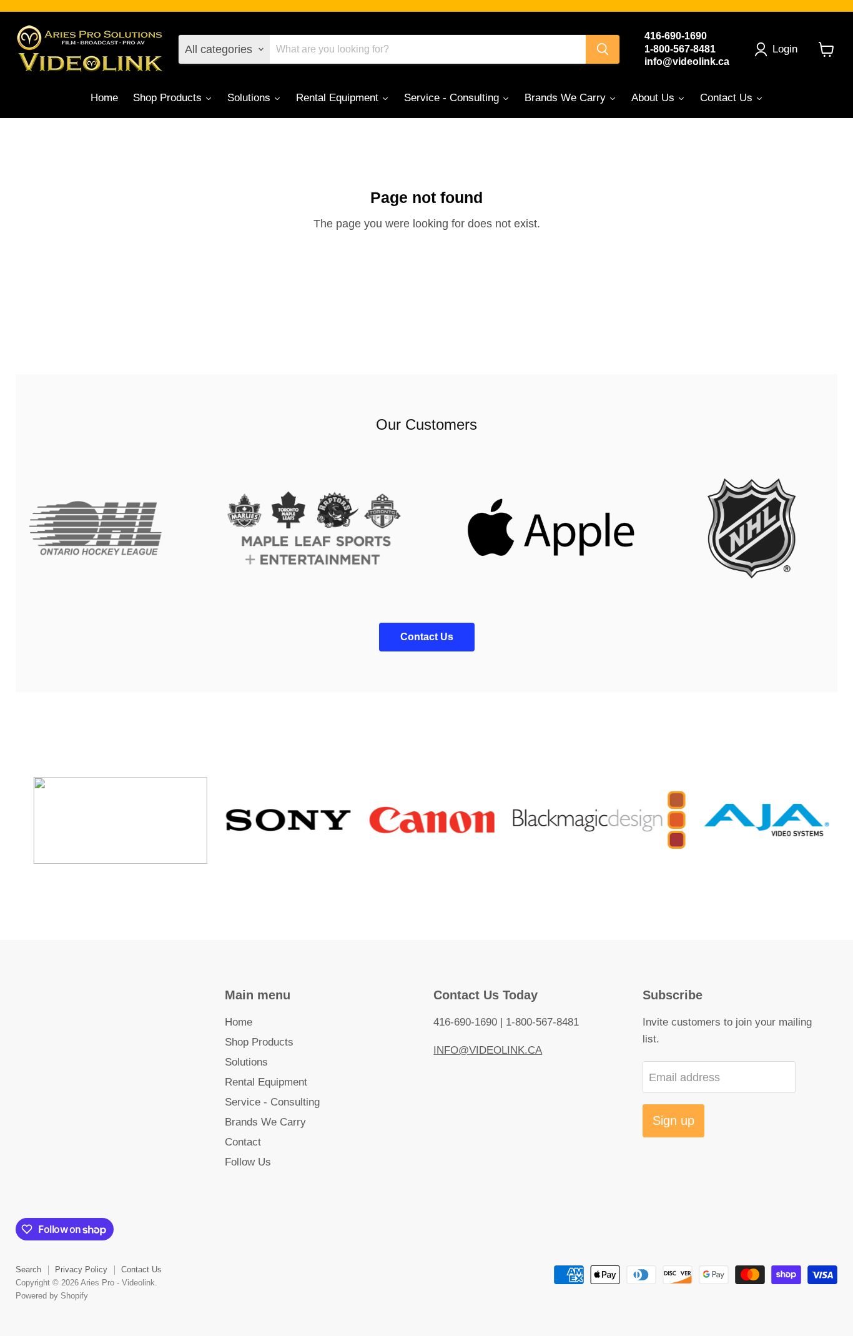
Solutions (246, 1062)
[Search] (602, 49)
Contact (243, 1142)
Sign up (673, 1120)
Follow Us (248, 1162)
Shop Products (259, 1042)
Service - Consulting (272, 1102)
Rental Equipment (266, 1082)
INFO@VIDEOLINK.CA (487, 1050)
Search (28, 1269)
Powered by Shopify (52, 1295)
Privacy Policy (81, 1269)
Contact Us (141, 1269)
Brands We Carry (265, 1122)
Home (238, 1022)
